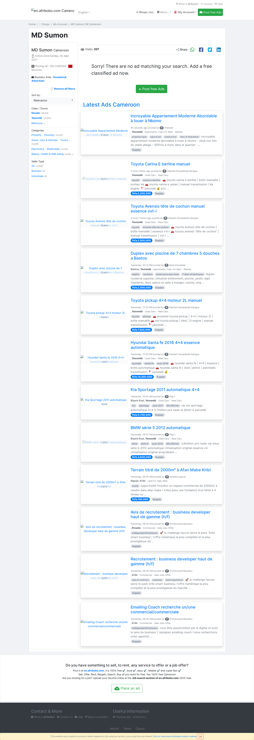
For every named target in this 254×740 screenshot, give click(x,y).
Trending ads (123, 716)
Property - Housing (47, 134)
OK (200, 736)
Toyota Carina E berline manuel (160, 164)
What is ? (188, 3)
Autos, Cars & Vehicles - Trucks (50, 142)
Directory (140, 716)
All (37, 165)
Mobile (114, 728)
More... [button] (164, 12)
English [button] (83, 12)
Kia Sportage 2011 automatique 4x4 (165, 389)
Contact (208, 3)
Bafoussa (38, 123)
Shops (146, 12)
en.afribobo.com (94, 670)
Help (220, 3)
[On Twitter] (210, 49)
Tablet (126, 728)
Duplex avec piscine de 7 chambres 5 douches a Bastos (175, 256)
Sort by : (36, 95)
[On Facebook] (201, 49)
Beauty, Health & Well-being (52, 153)
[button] (185, 12)
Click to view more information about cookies (174, 736)
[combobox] (53, 100)
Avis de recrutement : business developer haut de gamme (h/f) (170, 514)
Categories (37, 130)
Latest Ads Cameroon (111, 104)
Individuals (39, 176)
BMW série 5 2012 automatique (160, 427)
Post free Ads (151, 89)
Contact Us (66, 716)
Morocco (36, 69)
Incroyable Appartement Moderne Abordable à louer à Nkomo (174, 118)
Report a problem (97, 716)
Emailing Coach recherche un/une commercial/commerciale (163, 609)
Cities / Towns (39, 108)
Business (38, 170)
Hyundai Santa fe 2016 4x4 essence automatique (165, 345)
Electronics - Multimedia (49, 148)
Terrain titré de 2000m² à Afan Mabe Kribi (171, 469)
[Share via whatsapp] (192, 49)
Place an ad (130, 688)
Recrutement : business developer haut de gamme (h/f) (171, 561)
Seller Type (37, 161)
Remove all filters (64, 88)
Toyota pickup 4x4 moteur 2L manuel (166, 300)
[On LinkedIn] (219, 49)
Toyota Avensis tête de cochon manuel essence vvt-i (168, 209)
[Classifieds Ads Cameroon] (52, 12)
